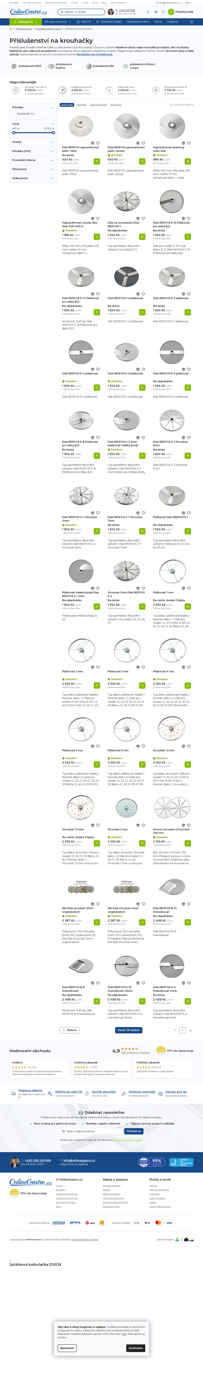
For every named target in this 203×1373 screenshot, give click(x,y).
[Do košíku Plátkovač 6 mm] (142, 764)
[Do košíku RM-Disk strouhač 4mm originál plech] (142, 922)
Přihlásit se (134, 1131)
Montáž (153, 1185)
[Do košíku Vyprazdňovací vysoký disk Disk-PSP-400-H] (97, 237)
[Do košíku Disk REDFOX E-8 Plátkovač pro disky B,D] (97, 456)
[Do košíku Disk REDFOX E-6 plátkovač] (188, 387)
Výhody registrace (32, 2)
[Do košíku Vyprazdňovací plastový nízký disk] (188, 161)
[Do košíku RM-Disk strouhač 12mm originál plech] (97, 922)
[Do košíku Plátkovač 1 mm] (188, 606)
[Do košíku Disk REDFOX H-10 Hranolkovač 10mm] (142, 1001)
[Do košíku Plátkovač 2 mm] (97, 685)
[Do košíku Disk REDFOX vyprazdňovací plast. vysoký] (142, 161)
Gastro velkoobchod (160, 1206)
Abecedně (115, 105)
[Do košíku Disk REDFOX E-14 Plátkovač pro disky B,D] (97, 312)
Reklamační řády (111, 1206)
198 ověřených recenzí (135, 1052)
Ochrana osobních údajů (115, 1202)
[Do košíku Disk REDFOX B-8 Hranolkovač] (97, 1001)
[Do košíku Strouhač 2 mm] (142, 843)
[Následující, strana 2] (183, 1030)
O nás (85, 2)
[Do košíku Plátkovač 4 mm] (188, 685)
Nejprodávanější (98, 105)
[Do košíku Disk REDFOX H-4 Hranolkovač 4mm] (188, 1001)
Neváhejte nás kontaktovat (94, 54)
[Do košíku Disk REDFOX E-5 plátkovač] (142, 387)
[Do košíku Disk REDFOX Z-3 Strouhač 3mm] (188, 456)
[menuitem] (58, 21)
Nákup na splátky (111, 1194)
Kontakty (14, 2)
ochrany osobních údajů (127, 1139)
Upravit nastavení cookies (85, 1239)
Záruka (74, 2)
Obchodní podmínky (113, 1198)
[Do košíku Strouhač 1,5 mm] (188, 764)
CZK (187, 2)
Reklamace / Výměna (56, 2)
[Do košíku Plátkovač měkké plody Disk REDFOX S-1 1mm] (97, 606)
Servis (95, 2)
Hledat (62, 12)
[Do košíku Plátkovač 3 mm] (142, 685)
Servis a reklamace (159, 1190)
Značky (153, 1202)
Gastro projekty (157, 1198)
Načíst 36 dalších (129, 1030)
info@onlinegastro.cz (79, 1160)
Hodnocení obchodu (67, 1198)
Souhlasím (136, 1348)
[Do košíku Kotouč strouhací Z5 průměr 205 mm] (188, 843)
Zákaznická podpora (67, 1194)
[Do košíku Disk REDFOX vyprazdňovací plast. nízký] (97, 161)
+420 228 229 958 (38, 1160)
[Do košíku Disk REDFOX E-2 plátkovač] (142, 312)
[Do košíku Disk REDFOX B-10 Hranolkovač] (188, 922)
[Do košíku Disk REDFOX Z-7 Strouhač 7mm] (142, 531)
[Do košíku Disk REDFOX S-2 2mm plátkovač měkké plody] (142, 456)
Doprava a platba (112, 1185)
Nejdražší (81, 105)
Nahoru (72, 1030)
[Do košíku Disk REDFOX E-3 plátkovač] (188, 312)
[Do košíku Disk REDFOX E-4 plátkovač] (97, 387)
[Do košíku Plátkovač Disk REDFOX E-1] (188, 531)
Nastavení (67, 1348)
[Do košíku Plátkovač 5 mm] (97, 764)
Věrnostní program (65, 1202)
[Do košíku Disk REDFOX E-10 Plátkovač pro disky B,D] (188, 237)
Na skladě (25, 113)
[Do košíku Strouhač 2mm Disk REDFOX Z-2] (142, 606)
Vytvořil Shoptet (165, 1239)
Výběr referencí (118, 2)
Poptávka (154, 1194)
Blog (104, 2)
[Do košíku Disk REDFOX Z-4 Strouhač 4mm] (97, 531)
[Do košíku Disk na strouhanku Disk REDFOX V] (142, 237)
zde (124, 1333)
